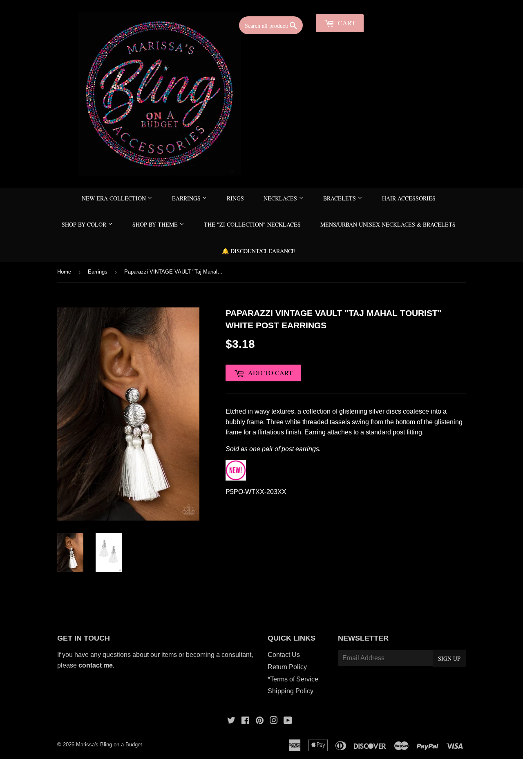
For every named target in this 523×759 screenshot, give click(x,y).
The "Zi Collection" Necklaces (252, 224)
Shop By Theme (155, 224)
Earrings (187, 198)
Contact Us (284, 654)
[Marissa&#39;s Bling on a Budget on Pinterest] (259, 721)
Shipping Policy (290, 691)
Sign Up (449, 658)
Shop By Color (85, 224)
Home (64, 272)
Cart (345, 22)
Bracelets (340, 198)
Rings (235, 198)
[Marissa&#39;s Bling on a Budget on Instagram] (274, 721)
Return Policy (287, 666)
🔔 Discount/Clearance (258, 251)
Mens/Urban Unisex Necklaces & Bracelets (388, 224)
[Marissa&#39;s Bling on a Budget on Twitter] (231, 721)
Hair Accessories (409, 198)
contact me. (97, 665)
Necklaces (281, 198)
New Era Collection (115, 198)
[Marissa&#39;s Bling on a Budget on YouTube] (288, 721)
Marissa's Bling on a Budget (109, 744)
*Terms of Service (293, 679)
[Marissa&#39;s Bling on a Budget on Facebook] (245, 721)
